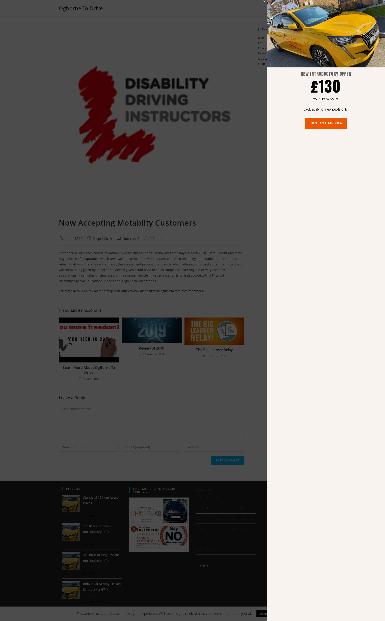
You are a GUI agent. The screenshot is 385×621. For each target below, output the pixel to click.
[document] (192, 310)
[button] (264, 1)
